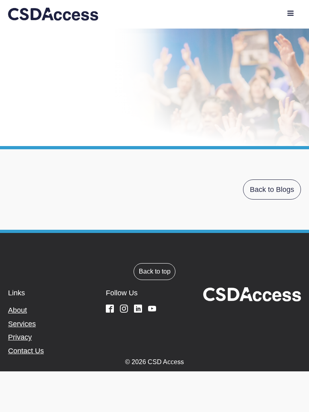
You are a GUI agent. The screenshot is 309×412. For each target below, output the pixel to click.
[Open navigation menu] (290, 14)
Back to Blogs (272, 189)
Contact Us (26, 351)
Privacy (20, 337)
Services (22, 324)
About (17, 310)
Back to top (155, 271)
